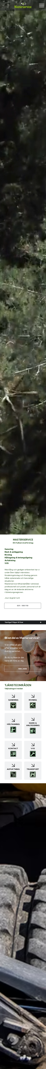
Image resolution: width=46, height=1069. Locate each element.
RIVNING (33, 700)
